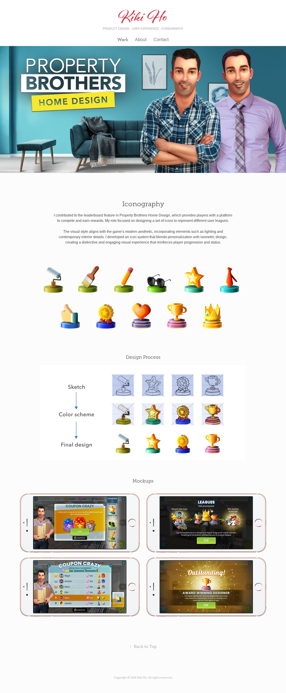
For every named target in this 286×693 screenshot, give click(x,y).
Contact (161, 39)
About (141, 39)
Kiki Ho (143, 18)
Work (122, 39)
